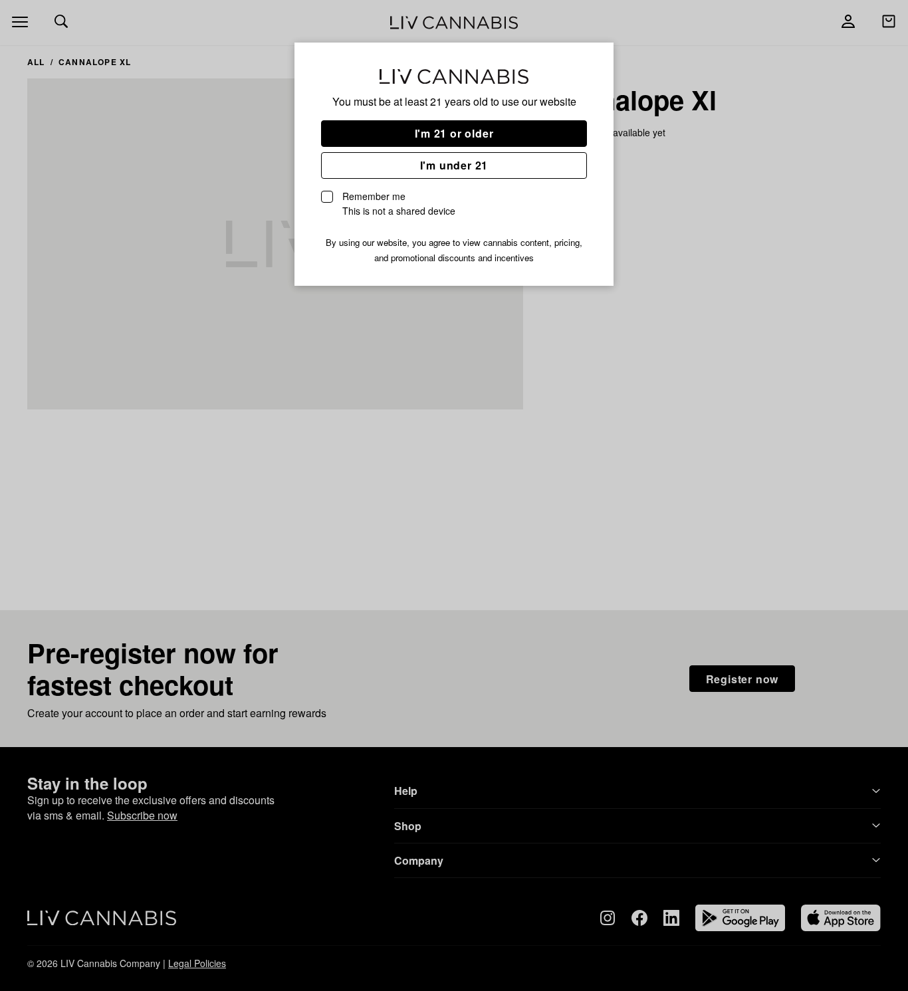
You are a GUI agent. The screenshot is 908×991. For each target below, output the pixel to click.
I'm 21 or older (454, 133)
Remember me (398, 203)
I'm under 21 (454, 165)
